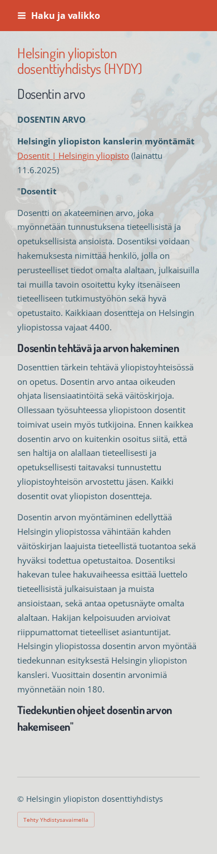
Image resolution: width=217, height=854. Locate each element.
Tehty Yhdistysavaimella (55, 819)
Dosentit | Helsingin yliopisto (73, 155)
